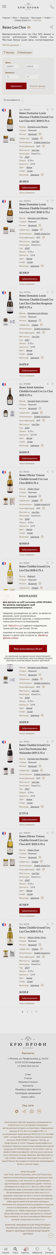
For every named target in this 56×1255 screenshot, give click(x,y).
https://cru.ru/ (15, 625)
